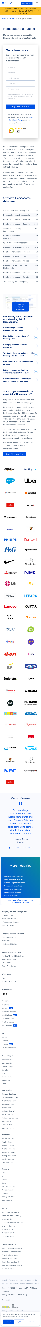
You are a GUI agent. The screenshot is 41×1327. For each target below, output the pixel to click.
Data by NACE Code (9, 1156)
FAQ (3, 1173)
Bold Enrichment (8, 1018)
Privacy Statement (8, 1197)
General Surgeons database (14, 883)
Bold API (5, 1008)
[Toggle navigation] (37, 3)
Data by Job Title (8, 1139)
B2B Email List (7, 1219)
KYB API (5, 1044)
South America (7, 1077)
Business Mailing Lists (10, 1118)
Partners (5, 1193)
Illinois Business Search (10, 1262)
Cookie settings (7, 1300)
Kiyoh (24, 128)
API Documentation (9, 1048)
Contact (4, 1180)
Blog (3, 1176)
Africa (4, 1084)
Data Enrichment (8, 1104)
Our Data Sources (8, 1186)
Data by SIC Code (8, 1152)
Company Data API (8, 1128)
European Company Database (13, 1223)
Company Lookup (8, 1190)
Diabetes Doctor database (13, 879)
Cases (4, 1183)
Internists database (11, 896)
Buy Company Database (10, 1212)
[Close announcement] (38, 11)
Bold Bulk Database (9, 1012)
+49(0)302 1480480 (9, 944)
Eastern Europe (7, 1067)
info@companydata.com (10, 922)
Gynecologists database (13, 886)
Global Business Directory (11, 1216)
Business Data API (8, 1111)
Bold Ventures (7, 1025)
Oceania (5, 1070)
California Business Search (12, 1248)
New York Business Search (12, 1265)
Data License (6, 1108)
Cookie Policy (17, 120)
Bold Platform (7, 1015)
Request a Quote (8, 1236)
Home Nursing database (13, 889)
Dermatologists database (13, 876)
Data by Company (8, 1159)
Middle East (6, 1080)
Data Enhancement (9, 1101)
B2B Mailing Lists (8, 1229)
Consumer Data (7, 1162)
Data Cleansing (7, 1114)
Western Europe (8, 1060)
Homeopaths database (12, 892)
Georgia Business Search (11, 1259)
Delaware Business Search (12, 1252)
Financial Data (7, 1125)
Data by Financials (8, 1149)
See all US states (8, 1269)
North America (7, 1063)
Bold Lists (5, 1005)
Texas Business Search (10, 1255)
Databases (12, 18)
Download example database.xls (20, 306)
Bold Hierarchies (8, 1022)
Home (4, 18)
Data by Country (8, 1142)
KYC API (5, 1041)
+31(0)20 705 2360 (9, 925)
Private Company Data (10, 1097)
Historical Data (7, 1121)
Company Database (9, 1094)
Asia (3, 1073)
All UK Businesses (8, 1226)
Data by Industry (8, 1145)
